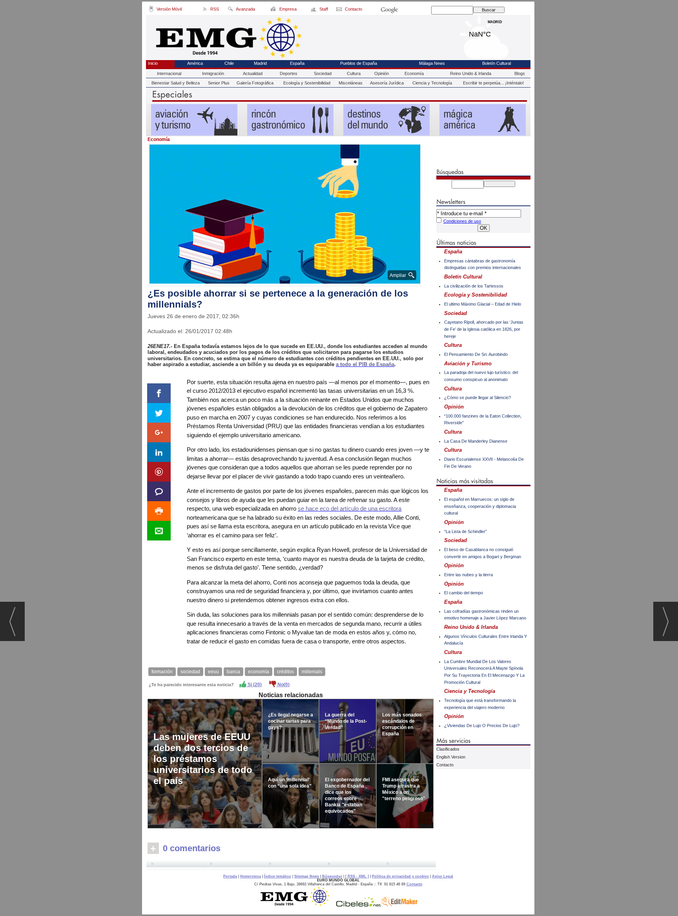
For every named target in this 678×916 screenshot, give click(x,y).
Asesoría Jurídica (387, 83)
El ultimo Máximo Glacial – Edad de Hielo (482, 304)
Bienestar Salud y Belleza (175, 83)
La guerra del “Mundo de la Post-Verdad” (346, 721)
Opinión (381, 73)
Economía (414, 73)
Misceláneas (351, 83)
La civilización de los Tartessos (473, 286)
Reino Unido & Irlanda (470, 73)
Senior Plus (219, 83)
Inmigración (213, 73)
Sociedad (323, 73)
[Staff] (314, 10)
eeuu (213, 671)
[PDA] (151, 10)
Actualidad (252, 73)
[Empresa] (273, 10)
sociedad (190, 671)
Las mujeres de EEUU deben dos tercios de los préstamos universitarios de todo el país (202, 758)
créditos (285, 671)
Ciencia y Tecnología (432, 83)
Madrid (495, 32)
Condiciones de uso (462, 221)
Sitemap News (306, 876)
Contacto (445, 764)
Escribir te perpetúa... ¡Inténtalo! (493, 83)
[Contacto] (339, 10)
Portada (230, 876)
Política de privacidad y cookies (400, 876)
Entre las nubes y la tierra (468, 574)
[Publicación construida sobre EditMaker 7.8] (399, 905)
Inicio (153, 63)
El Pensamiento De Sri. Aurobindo (476, 354)
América (195, 63)
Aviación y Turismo (468, 363)
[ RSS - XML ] (357, 876)
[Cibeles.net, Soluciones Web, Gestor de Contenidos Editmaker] (358, 905)
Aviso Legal (442, 876)
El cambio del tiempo (463, 592)
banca (233, 671)
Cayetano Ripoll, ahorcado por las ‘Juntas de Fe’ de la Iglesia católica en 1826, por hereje (483, 329)
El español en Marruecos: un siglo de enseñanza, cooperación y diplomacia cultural (480, 506)
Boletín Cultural (496, 63)
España (297, 63)
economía (258, 671)
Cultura (354, 73)
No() (283, 684)
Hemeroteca (250, 876)
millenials (312, 671)
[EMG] (297, 905)
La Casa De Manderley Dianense (475, 441)
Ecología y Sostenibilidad (306, 83)
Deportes (288, 73)
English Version (450, 757)
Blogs (519, 73)
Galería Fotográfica (255, 83)
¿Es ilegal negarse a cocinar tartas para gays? (290, 721)
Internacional (169, 73)
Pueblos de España (358, 63)
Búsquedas (332, 876)
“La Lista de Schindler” (465, 531)
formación (162, 671)
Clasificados (447, 749)
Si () (254, 684)
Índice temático (277, 876)
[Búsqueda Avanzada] (230, 10)
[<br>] (291, 865)
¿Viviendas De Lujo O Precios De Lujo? (481, 725)
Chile (229, 63)
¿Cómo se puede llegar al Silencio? (477, 397)
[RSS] (205, 10)
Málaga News (432, 63)
